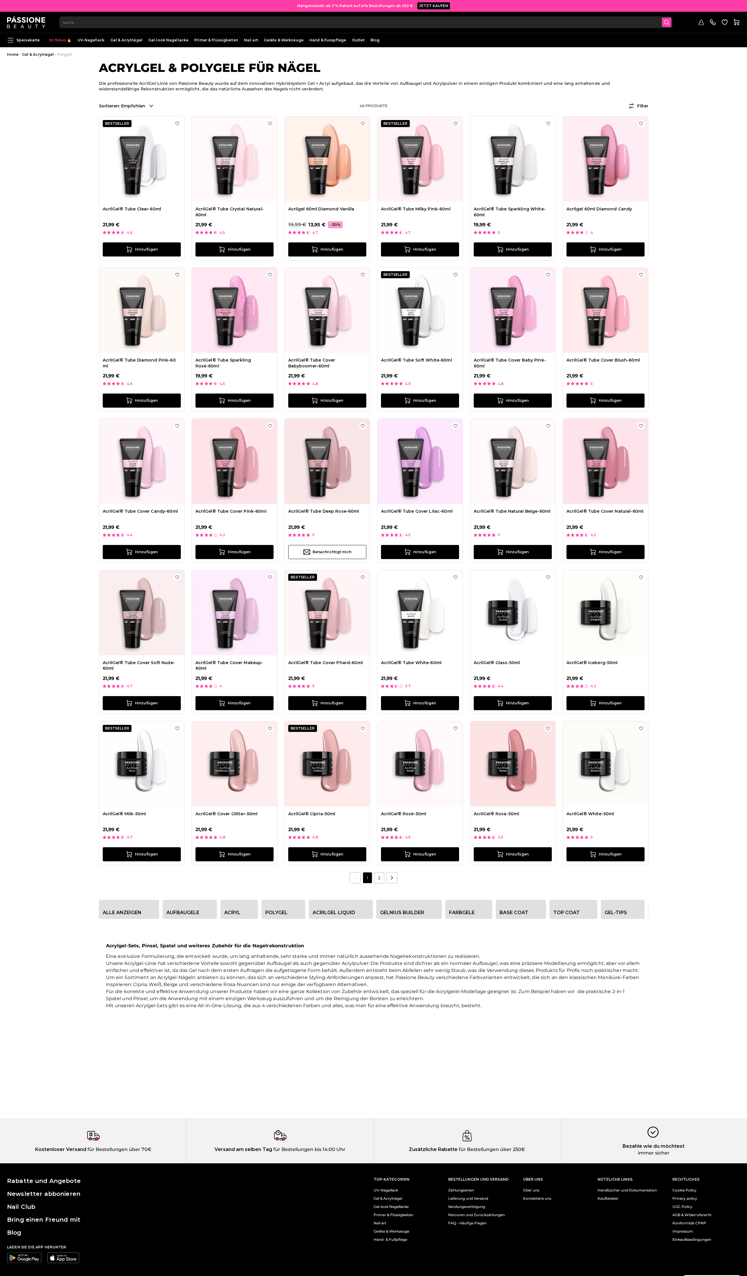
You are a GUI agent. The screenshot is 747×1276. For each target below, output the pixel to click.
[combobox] (365, 22)
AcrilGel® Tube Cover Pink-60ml (231, 511)
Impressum (682, 1231)
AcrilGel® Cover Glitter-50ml (226, 813)
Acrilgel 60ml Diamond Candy (599, 209)
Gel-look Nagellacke (168, 40)
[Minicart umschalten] (736, 22)
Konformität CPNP (689, 1223)
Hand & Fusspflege (327, 40)
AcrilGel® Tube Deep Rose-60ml (323, 511)
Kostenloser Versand (60, 1149)
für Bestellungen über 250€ (491, 1149)
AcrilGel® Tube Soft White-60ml (416, 360)
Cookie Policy (684, 1190)
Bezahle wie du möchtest (653, 1146)
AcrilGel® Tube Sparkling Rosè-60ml (223, 363)
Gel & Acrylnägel (126, 40)
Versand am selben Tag (243, 1149)
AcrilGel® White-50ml (590, 813)
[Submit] (666, 22)
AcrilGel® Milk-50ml (124, 813)
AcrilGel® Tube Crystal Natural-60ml (229, 211)
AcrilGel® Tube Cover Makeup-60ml (229, 665)
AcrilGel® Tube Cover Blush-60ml (603, 360)
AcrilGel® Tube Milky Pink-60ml (416, 209)
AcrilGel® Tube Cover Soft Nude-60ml (139, 665)
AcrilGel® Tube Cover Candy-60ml (140, 511)
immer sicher (654, 1153)
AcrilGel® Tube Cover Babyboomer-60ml (311, 363)
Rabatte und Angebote (44, 1180)
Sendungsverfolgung (466, 1207)
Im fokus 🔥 (60, 40)
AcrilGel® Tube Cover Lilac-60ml (417, 511)
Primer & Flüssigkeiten (216, 40)
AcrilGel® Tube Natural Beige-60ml (512, 511)
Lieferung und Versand (468, 1198)
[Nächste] (391, 877)
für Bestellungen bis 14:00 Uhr (308, 1149)
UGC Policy (682, 1207)
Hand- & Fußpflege (390, 1239)
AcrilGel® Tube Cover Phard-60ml (325, 662)
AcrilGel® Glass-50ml (497, 662)
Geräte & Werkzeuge (283, 40)
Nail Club (21, 1206)
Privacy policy (684, 1198)
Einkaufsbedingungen (691, 1239)
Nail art (251, 40)
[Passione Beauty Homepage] (26, 22)
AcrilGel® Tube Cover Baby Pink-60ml (510, 363)
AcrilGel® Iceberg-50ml (592, 662)
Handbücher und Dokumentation (627, 1190)
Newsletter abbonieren (43, 1193)
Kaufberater (608, 1198)
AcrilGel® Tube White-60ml (411, 662)
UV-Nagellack (90, 40)
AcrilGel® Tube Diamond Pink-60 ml (139, 363)
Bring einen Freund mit (43, 1219)
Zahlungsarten (461, 1190)
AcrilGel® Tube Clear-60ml (132, 209)
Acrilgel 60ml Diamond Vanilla (321, 209)
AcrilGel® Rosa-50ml (496, 813)
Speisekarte (28, 40)
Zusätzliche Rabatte (433, 1149)
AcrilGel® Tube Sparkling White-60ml (510, 211)
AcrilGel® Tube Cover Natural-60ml (605, 511)
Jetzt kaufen (433, 6)
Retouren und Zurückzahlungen (476, 1215)
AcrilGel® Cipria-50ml (311, 813)
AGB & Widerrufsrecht (691, 1215)
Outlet (358, 40)
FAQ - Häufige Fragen (467, 1223)
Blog (375, 40)
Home (12, 54)
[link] (355, 877)
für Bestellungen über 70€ (118, 1149)
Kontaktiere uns (537, 1198)
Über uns (531, 1190)
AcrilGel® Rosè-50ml (403, 813)
